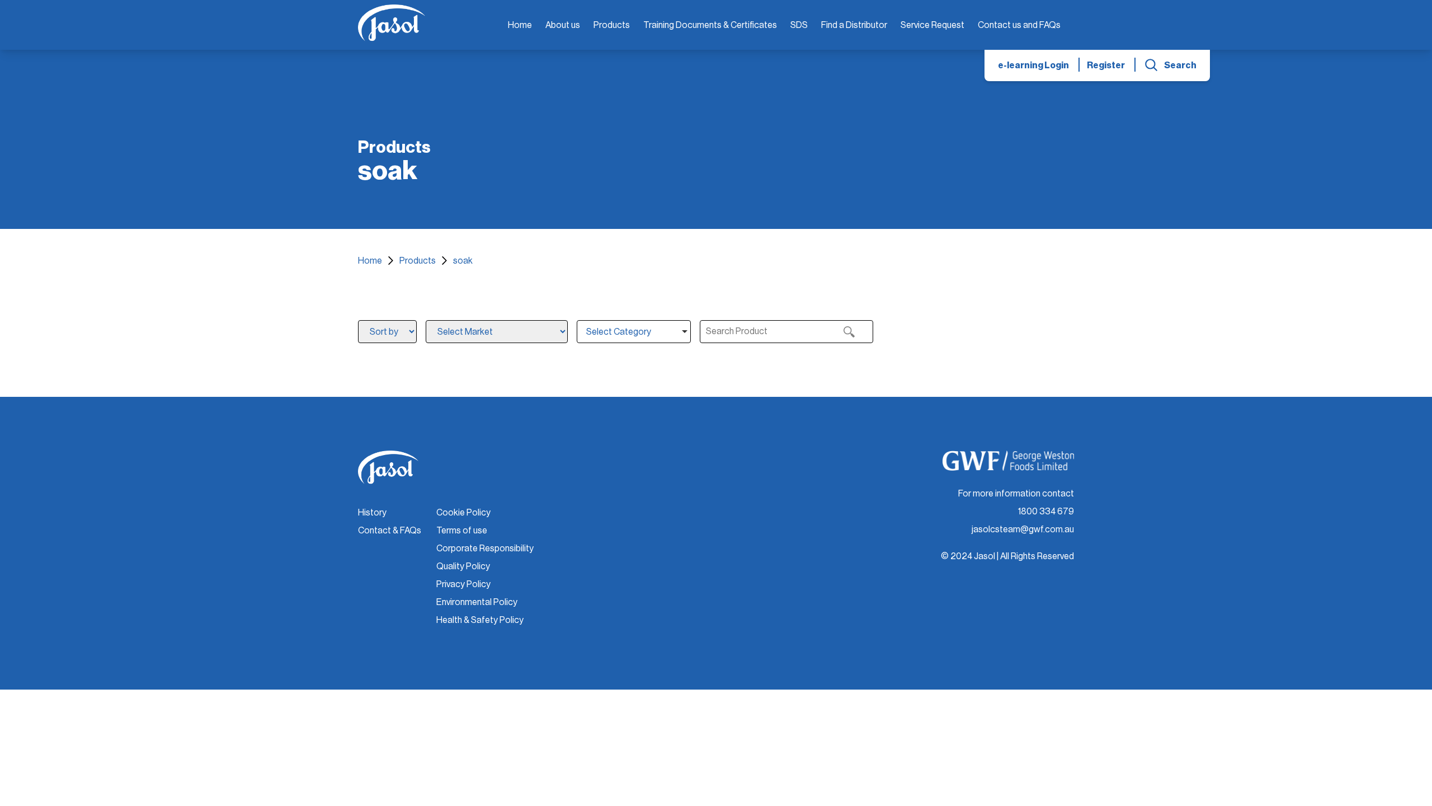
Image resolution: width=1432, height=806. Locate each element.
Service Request (932, 25)
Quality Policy (463, 566)
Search (1180, 65)
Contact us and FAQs (1019, 25)
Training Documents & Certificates (710, 25)
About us (562, 25)
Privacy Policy (463, 584)
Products (611, 25)
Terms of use (461, 530)
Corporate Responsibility (485, 548)
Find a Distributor (854, 25)
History (372, 512)
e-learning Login (1033, 65)
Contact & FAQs (389, 530)
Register (1106, 65)
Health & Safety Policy (480, 620)
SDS (799, 25)
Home (520, 25)
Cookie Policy (463, 512)
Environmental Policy (476, 602)
